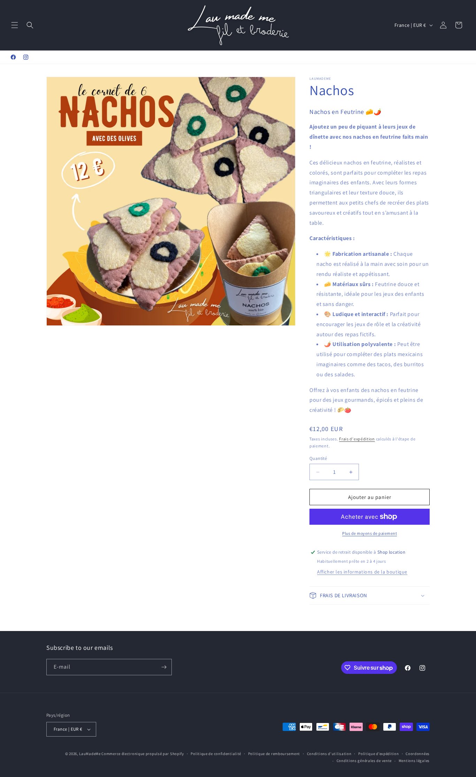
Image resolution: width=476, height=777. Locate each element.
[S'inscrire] (163, 667)
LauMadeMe (89, 753)
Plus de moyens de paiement (369, 533)
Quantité (318, 458)
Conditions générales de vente (364, 760)
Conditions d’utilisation (329, 753)
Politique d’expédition (378, 753)
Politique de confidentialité (216, 753)
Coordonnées (418, 753)
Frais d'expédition (357, 438)
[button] (14, 25)
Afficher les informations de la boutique (362, 572)
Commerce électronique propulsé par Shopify (142, 753)
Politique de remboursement (274, 753)
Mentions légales (414, 760)
